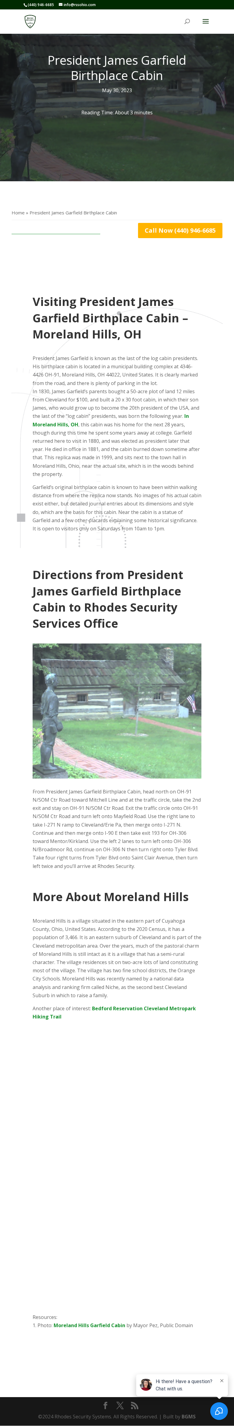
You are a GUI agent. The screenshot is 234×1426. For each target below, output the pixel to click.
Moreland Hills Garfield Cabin (89, 1325)
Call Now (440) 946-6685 (180, 230)
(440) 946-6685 (41, 4)
